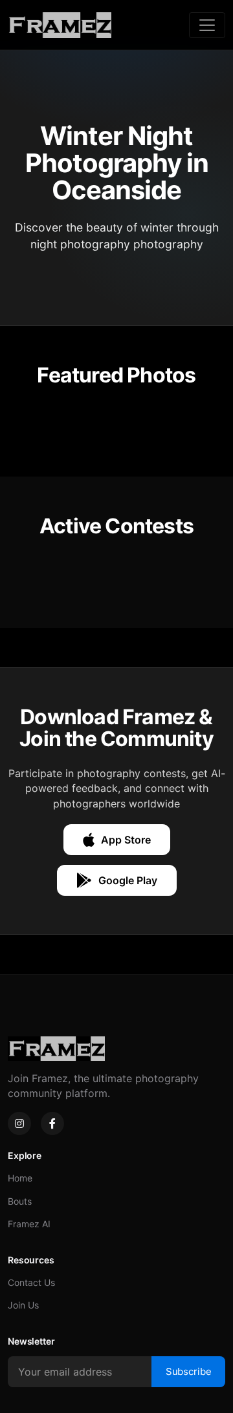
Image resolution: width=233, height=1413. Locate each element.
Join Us (23, 1304)
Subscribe (189, 1371)
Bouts (20, 1201)
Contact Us (31, 1282)
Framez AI (29, 1223)
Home (20, 1177)
